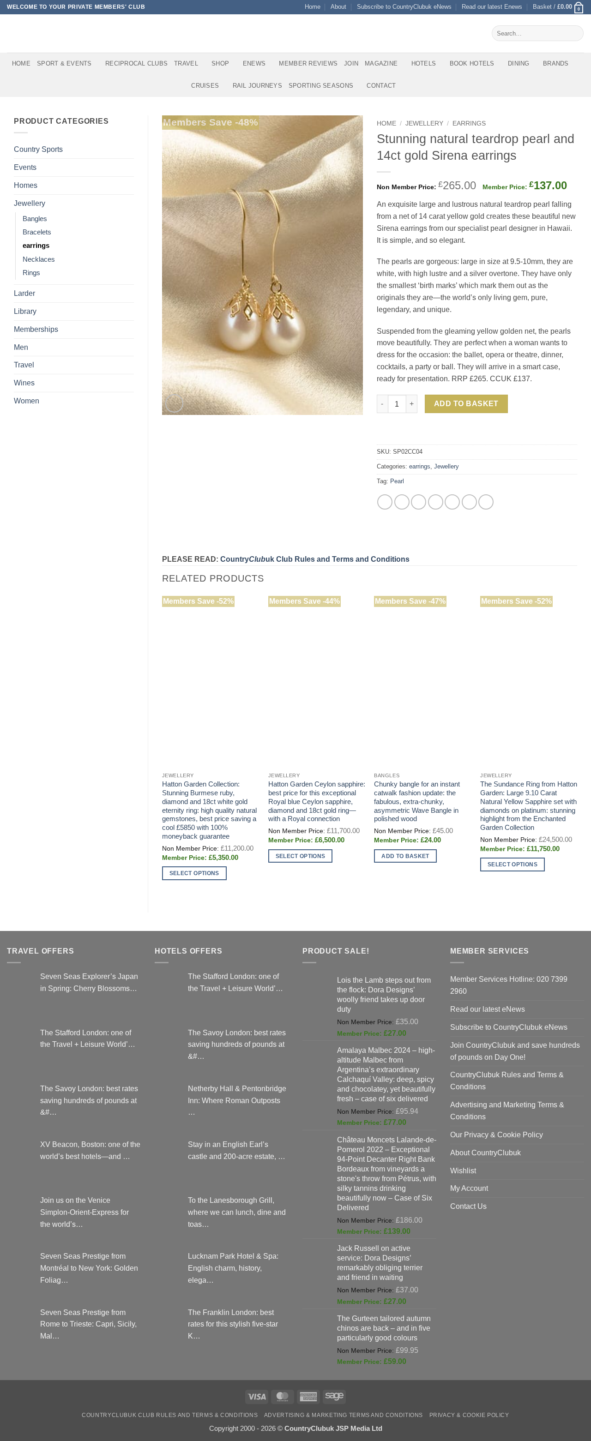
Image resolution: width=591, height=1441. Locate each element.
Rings (31, 272)
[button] (558, 7)
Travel (186, 63)
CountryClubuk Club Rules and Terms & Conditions (170, 1415)
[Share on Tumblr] (486, 502)
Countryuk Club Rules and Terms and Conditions (315, 559)
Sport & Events (64, 63)
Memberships (36, 329)
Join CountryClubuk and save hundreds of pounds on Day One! (515, 1051)
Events (25, 167)
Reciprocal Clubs (136, 63)
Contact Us (468, 1206)
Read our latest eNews (487, 1009)
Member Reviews (308, 63)
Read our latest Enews (492, 6)
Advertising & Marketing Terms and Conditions (343, 1415)
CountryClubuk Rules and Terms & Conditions (507, 1080)
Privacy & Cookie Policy (469, 1415)
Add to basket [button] (405, 856)
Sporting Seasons (321, 85)
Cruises (205, 85)
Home (312, 6)
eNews (254, 63)
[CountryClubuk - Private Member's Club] (46, 33)
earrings (36, 245)
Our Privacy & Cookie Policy (496, 1134)
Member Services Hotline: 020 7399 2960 (508, 985)
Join (351, 63)
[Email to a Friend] (418, 502)
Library (25, 311)
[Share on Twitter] (402, 502)
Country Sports (38, 149)
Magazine (381, 63)
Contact (381, 85)
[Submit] (574, 33)
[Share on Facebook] (384, 502)
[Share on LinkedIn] (469, 502)
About (338, 6)
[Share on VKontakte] (452, 502)
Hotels (423, 63)
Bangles (35, 218)
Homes (25, 185)
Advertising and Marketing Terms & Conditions (507, 1110)
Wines (24, 382)
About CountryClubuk (485, 1152)
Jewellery (29, 203)
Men (21, 347)
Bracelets (37, 232)
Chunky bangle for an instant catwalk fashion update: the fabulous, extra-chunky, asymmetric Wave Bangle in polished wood (417, 802)
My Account (469, 1188)
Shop (220, 63)
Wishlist (463, 1170)
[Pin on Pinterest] (435, 502)
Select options (194, 873)
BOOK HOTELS (472, 63)
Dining (519, 63)
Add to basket (466, 404)
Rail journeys (257, 85)
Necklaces (39, 259)
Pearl (397, 481)
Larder (24, 293)
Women (26, 400)
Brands (556, 63)
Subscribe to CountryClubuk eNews (404, 6)
